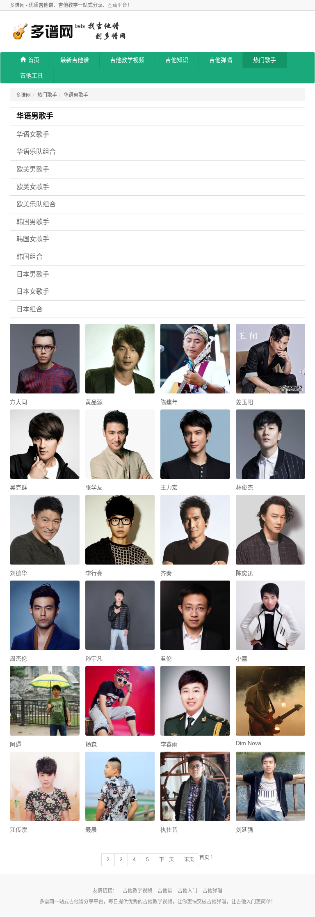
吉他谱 (165, 891)
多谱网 (23, 95)
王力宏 (169, 487)
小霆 (241, 658)
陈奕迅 (244, 573)
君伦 (166, 658)
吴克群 (18, 487)
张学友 (94, 487)
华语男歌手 (76, 95)
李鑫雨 (169, 744)
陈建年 (169, 402)
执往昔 (169, 829)
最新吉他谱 (74, 60)
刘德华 (18, 573)
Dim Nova (248, 743)
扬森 (91, 744)
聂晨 (91, 829)
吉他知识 (176, 60)
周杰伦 (18, 658)
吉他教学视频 (127, 60)
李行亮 (94, 573)
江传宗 (18, 829)
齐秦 (166, 573)
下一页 (166, 859)
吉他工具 (31, 75)
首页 (33, 60)
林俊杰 (244, 487)
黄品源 (94, 402)
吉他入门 (187, 891)
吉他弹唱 (220, 60)
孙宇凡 (94, 658)
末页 (189, 859)
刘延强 (244, 829)
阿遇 (15, 744)
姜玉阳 (244, 402)
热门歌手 (264, 60)
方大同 (18, 402)
